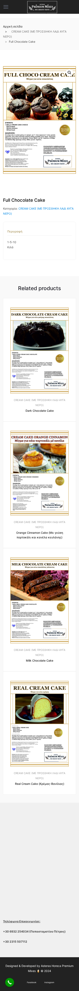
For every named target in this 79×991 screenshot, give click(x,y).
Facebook (31, 982)
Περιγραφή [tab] (14, 231)
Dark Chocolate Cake (40, 410)
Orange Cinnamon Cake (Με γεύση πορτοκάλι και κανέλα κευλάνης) (39, 535)
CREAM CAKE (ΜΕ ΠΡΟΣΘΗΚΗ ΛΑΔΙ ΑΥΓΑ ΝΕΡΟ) (39, 403)
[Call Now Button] (9, 982)
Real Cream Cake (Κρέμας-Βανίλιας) (39, 783)
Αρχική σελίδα (12, 26)
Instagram (49, 982)
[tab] (14, 233)
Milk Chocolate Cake (39, 660)
